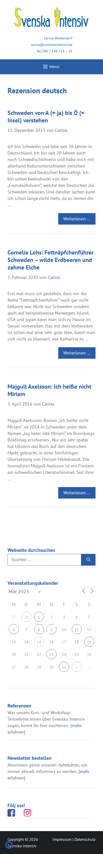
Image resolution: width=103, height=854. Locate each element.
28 (26, 617)
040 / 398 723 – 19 (57, 51)
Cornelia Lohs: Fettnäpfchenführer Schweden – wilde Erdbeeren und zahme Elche (51, 260)
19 (89, 642)
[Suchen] (88, 560)
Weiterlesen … (76, 219)
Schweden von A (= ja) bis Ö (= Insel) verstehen (46, 116)
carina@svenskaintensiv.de (51, 44)
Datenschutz (85, 839)
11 (76, 629)
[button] (9, 845)
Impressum (62, 839)
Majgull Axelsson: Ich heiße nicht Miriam (49, 390)
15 (39, 642)
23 (51, 654)
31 (64, 667)
